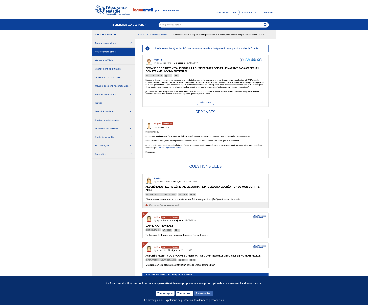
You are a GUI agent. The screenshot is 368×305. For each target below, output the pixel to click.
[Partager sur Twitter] (248, 60)
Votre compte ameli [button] (105, 51)
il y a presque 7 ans (161, 127)
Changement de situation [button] (108, 69)
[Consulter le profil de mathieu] (148, 64)
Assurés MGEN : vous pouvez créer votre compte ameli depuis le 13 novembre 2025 (203, 255)
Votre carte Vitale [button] (104, 60)
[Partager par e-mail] (253, 60)
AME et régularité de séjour (170, 147)
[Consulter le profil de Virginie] (148, 128)
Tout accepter (165, 293)
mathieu (158, 60)
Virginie (157, 123)
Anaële (157, 178)
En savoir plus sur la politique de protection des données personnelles (184, 300)
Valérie (157, 217)
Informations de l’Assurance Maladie (161, 194)
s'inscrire (268, 12)
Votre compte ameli (154, 76)
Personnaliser (203, 293)
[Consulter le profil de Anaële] (148, 182)
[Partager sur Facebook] (242, 60)
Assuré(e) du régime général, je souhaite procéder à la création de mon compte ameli (202, 188)
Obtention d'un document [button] (108, 77)
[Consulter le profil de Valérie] (148, 221)
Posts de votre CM (153, 230)
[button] (184, 15)
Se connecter (249, 12)
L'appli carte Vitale (159, 225)
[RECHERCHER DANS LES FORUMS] (265, 25)
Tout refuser (184, 293)
